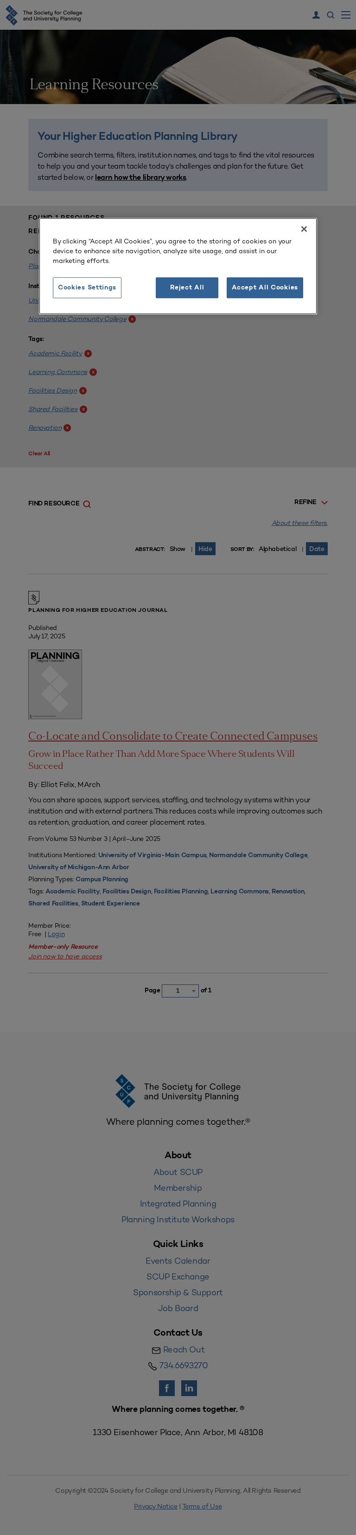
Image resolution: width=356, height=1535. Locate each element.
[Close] (304, 228)
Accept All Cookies (265, 287)
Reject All (187, 287)
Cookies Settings (87, 287)
